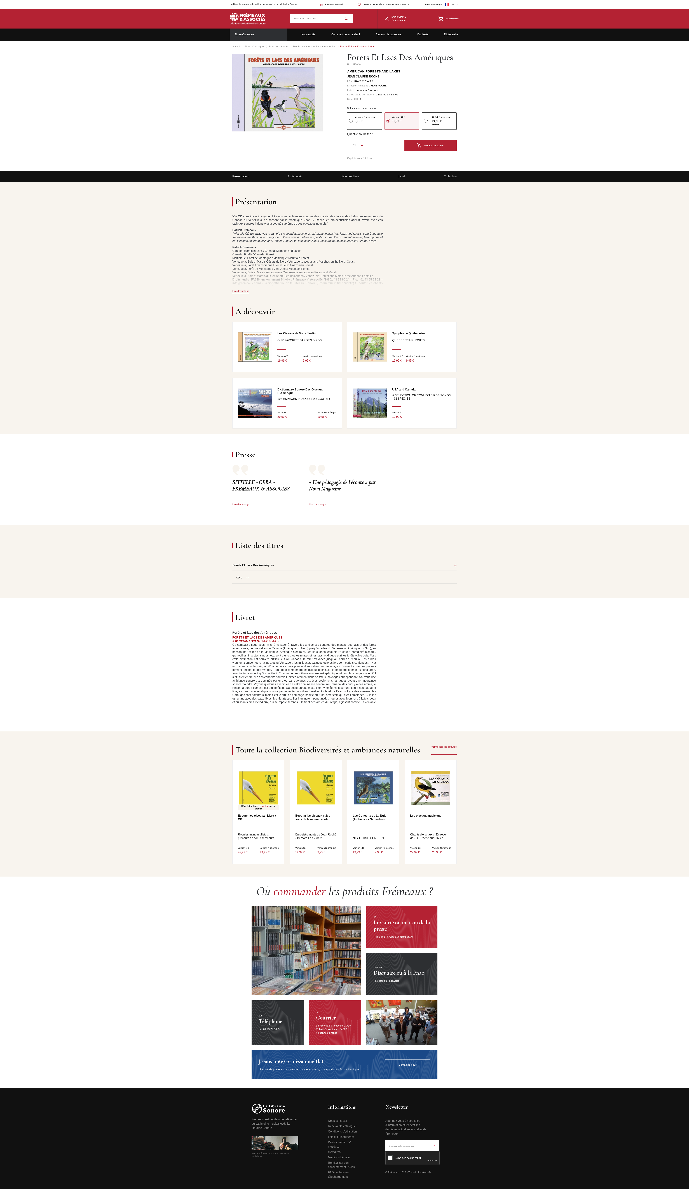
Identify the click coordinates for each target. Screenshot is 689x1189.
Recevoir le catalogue (388, 34)
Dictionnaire (451, 34)
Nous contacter (337, 1120)
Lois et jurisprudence (341, 1136)
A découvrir (294, 176)
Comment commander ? (345, 34)
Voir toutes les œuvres (444, 746)
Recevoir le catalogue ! (342, 1126)
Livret (401, 176)
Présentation (240, 176)
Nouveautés (308, 34)
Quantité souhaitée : (360, 134)
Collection (450, 176)
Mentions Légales (339, 1157)
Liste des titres (350, 176)
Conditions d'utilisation (342, 1131)
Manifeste (422, 34)
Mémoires (334, 1151)
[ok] (433, 1145)
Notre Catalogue (244, 34)
